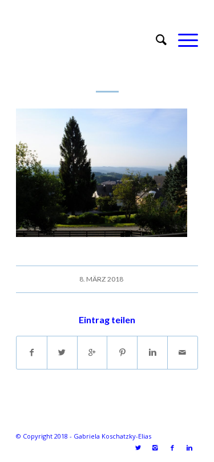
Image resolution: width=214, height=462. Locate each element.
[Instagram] (155, 447)
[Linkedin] (189, 447)
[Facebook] (172, 447)
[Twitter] (138, 447)
